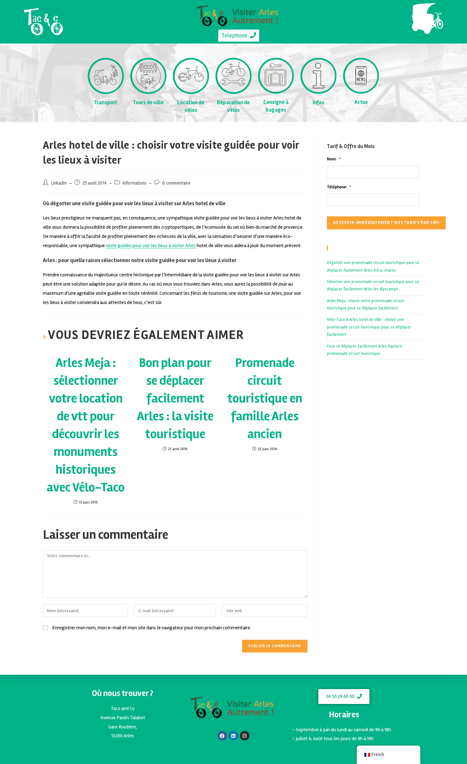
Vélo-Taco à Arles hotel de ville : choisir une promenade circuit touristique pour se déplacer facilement (369, 327)
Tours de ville (148, 102)
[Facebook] (222, 735)
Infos (318, 102)
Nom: (334, 159)
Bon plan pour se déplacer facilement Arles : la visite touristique (175, 398)
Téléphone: (339, 187)
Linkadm (59, 183)
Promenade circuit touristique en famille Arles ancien (264, 398)
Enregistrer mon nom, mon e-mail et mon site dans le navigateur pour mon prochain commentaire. (151, 628)
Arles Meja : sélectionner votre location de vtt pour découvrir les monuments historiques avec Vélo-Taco (86, 425)
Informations (134, 183)
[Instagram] (244, 735)
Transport (105, 102)
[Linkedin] (233, 735)
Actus (361, 102)
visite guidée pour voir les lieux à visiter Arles (151, 245)
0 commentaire (176, 183)
